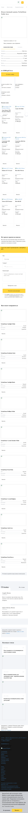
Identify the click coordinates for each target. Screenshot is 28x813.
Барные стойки (4, 755)
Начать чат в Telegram (6, 730)
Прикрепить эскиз (12, 285)
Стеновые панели (5, 760)
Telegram (8, 748)
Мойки (2, 754)
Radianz (2, 780)
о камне (20, 47)
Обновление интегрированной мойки (9, 786)
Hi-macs (3, 772)
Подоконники (4, 752)
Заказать (4, 132)
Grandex (3, 768)
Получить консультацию (14, 290)
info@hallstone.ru (5, 743)
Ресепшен (3, 762)
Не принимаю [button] (6, 810)
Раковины (3, 757)
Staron (2, 766)
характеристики (8, 47)
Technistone (3, 778)
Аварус (2, 777)
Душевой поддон (5, 759)
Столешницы (4, 751)
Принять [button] (17, 810)
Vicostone (3, 774)
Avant (2, 775)
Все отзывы (22, 587)
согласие (8, 294)
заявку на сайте (20, 631)
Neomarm (3, 771)
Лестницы (3, 763)
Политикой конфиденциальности (14, 295)
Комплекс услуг (4, 784)
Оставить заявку (10, 74)
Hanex (2, 769)
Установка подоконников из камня (9, 783)
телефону (8, 633)
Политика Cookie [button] (9, 806)
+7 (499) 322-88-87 (5, 740)
